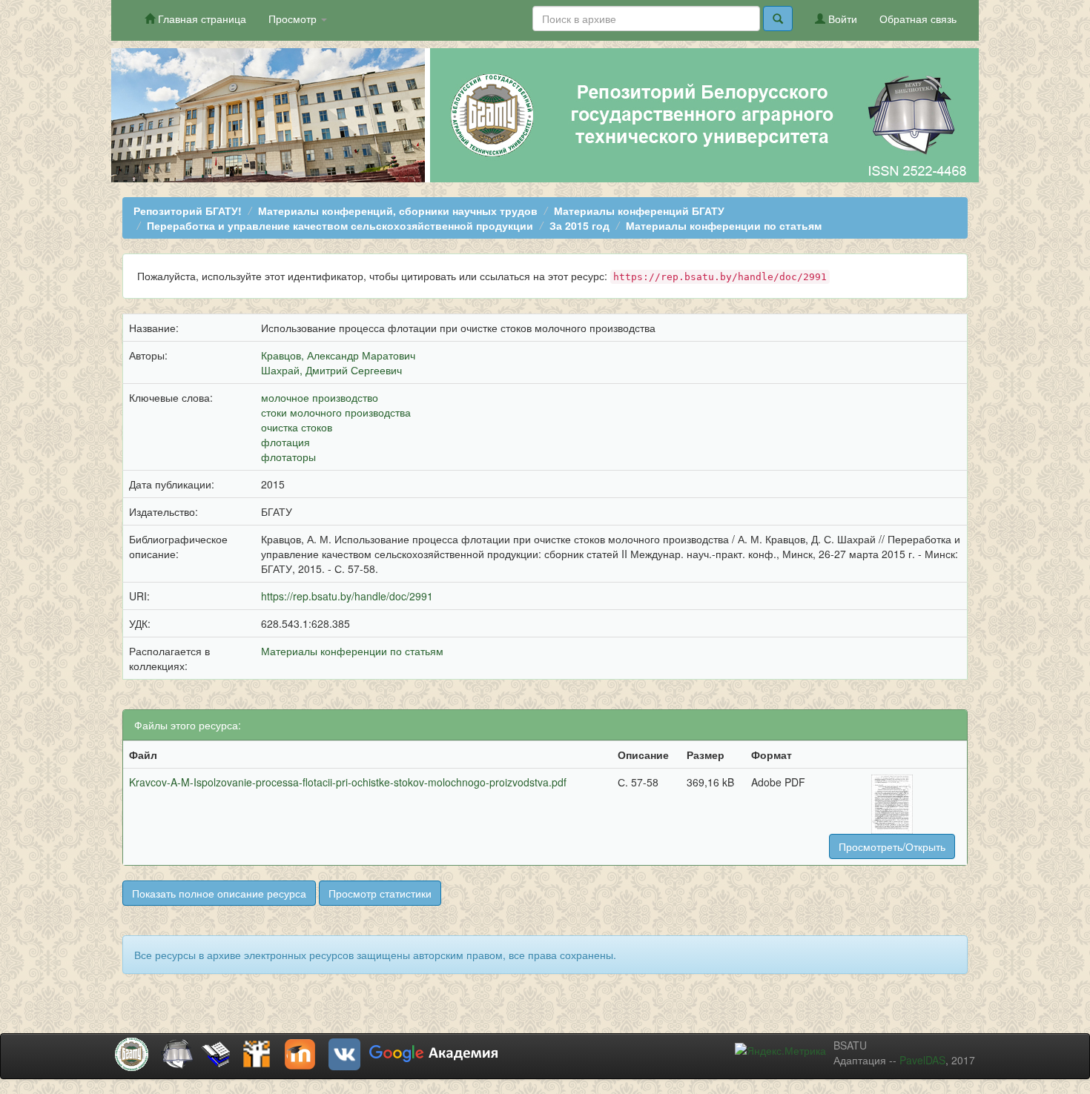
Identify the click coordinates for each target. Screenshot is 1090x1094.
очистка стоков (296, 427)
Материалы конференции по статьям (724, 225)
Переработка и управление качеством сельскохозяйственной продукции (340, 225)
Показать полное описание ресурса (219, 893)
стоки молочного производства (336, 412)
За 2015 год (579, 225)
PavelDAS (922, 1059)
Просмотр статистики (380, 893)
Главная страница (200, 18)
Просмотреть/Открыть (892, 846)
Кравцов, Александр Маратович (338, 355)
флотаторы (288, 456)
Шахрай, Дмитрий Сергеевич (331, 369)
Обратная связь (918, 18)
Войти (841, 18)
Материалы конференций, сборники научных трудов (398, 210)
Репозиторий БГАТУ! (187, 210)
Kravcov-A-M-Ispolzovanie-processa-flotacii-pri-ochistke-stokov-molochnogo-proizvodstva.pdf (348, 782)
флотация (285, 441)
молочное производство (319, 397)
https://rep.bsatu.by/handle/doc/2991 (347, 596)
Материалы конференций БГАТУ (639, 210)
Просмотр (294, 18)
